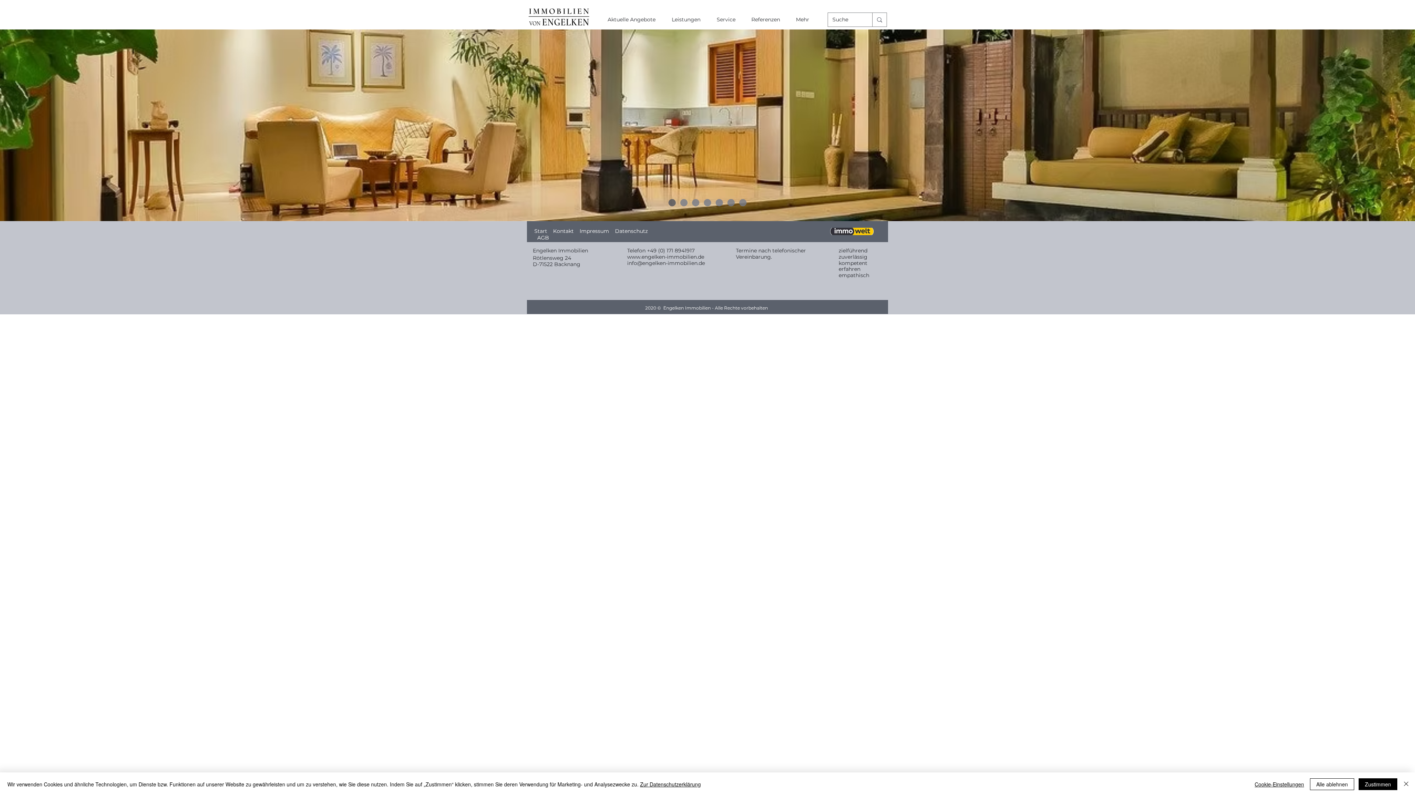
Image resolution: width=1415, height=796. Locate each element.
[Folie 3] (695, 202)
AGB (544, 237)
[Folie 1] (672, 202)
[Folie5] (719, 202)
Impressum (597, 231)
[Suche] (879, 20)
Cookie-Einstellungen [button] (1279, 784)
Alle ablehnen (1332, 784)
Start (541, 231)
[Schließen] (1406, 784)
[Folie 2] (684, 202)
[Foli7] (743, 202)
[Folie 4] (707, 202)
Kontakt (563, 231)
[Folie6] (731, 202)
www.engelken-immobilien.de (665, 257)
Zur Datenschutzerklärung (670, 784)
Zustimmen (1378, 784)
